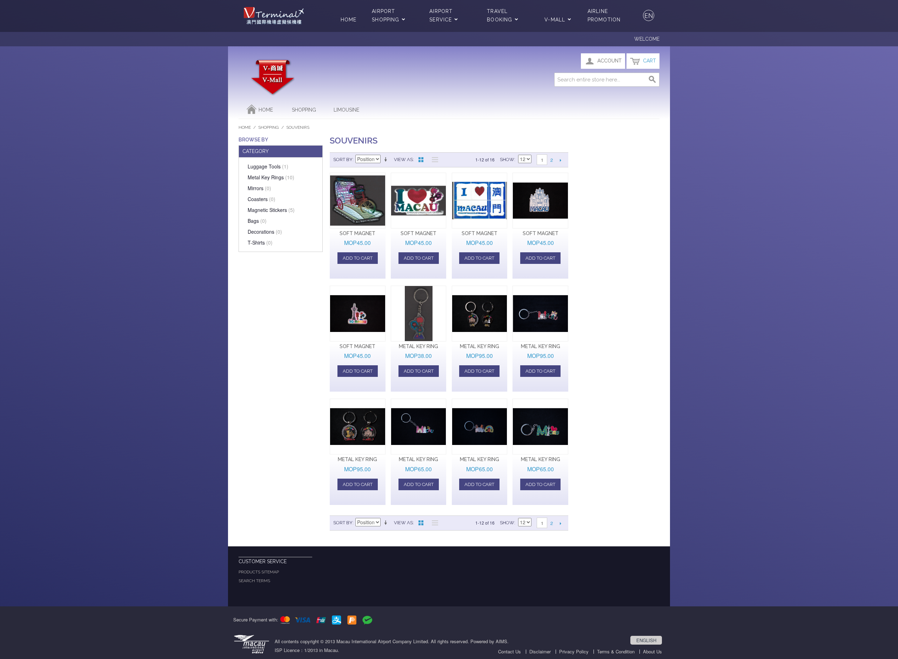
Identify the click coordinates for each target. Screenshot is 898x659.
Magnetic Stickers (271, 209)
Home (348, 19)
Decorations (265, 231)
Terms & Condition (616, 651)
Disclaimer (540, 651)
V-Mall (554, 19)
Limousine (346, 110)
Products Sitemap (259, 572)
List (433, 159)
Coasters (261, 198)
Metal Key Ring (418, 346)
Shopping (304, 110)
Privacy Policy (574, 651)
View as (403, 159)
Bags (257, 220)
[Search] (652, 80)
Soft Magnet (357, 233)
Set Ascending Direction (387, 159)
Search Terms (254, 580)
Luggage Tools (268, 166)
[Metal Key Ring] (419, 313)
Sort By (343, 159)
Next (560, 160)
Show (507, 159)
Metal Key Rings (271, 177)
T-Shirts (260, 242)
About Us (652, 651)
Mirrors (259, 188)
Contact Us (509, 651)
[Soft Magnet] (358, 200)
